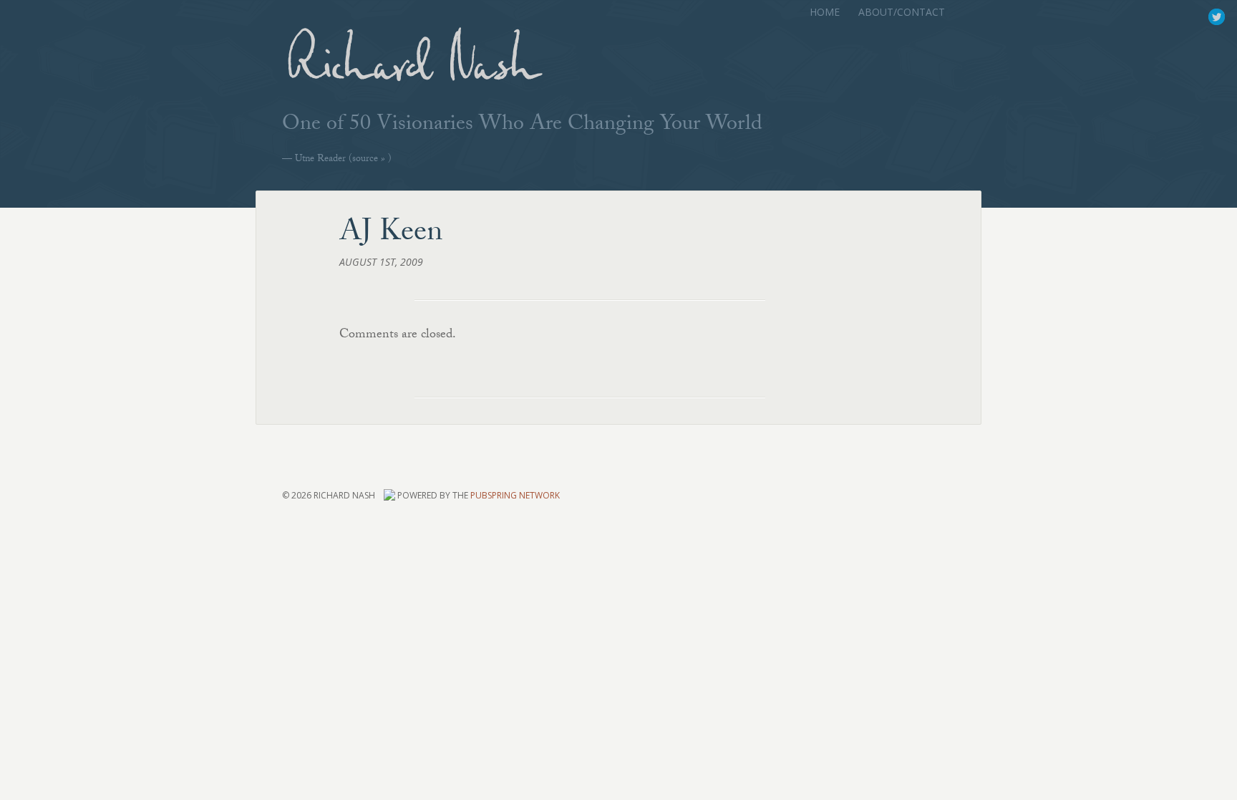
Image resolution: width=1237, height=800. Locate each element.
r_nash (1216, 17)
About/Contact (901, 12)
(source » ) (343, 159)
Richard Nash (411, 69)
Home (825, 12)
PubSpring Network (515, 496)
